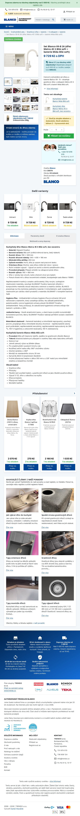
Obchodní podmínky (12, 742)
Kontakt (7, 770)
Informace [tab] (14, 236)
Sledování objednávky (37, 739)
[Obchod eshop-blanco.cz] (52, 684)
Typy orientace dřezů (16, 558)
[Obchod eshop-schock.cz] (66, 684)
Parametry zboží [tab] (37, 236)
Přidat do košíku (58, 135)
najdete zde (37, 5)
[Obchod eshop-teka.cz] (66, 689)
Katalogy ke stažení (12, 751)
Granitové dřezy (49, 558)
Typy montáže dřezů (15, 603)
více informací (55, 781)
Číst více (9, 527)
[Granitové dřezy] (58, 543)
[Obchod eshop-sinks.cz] (38, 689)
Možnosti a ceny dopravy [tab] (40, 241)
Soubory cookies (10, 758)
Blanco (52, 168)
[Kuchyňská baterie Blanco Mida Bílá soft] (47, 100)
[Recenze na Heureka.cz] (33, 729)
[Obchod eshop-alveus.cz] (52, 689)
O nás (6, 745)
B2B (5, 767)
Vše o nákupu (9, 761)
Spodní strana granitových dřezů (57, 515)
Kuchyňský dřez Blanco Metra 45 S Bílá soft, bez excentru (61, 108)
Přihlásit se (33, 742)
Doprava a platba (11, 739)
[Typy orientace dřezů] (22, 543)
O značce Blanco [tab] (63, 236)
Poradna (7, 764)
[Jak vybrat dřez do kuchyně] (22, 500)
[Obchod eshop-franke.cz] (38, 684)
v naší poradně (38, 623)
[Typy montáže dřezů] (22, 588)
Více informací (52, 89)
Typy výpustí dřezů (50, 603)
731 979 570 (11, 9)
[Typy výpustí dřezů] (58, 588)
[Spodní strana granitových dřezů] (58, 500)
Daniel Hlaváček (17, 809)
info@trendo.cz (27, 9)
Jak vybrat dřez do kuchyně (18, 515)
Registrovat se (34, 745)
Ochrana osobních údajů (13, 755)
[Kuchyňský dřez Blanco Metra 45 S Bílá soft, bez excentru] (47, 109)
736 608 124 (62, 754)
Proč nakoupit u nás (12, 748)
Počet (46, 130)
